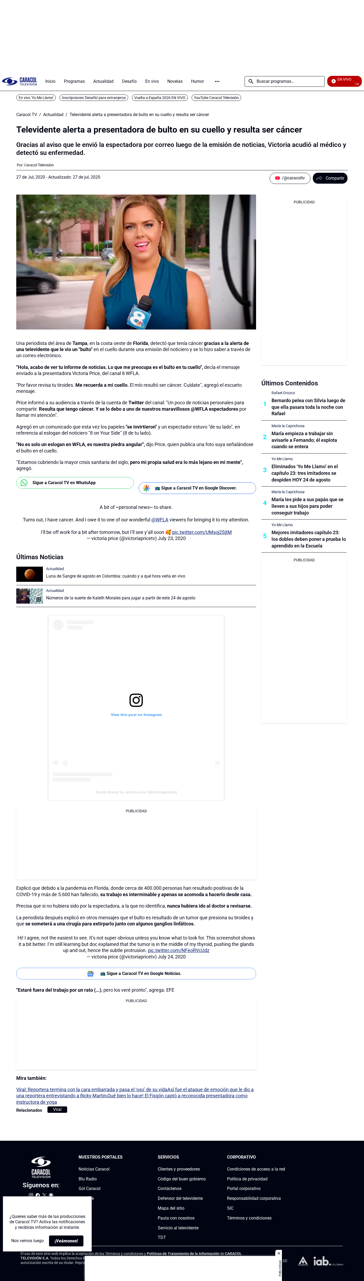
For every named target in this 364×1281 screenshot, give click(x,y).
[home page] (19, 81)
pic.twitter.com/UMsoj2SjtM (202, 532)
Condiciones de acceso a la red (256, 1169)
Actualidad (53, 114)
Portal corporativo (244, 1188)
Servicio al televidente (178, 1227)
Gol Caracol (89, 1188)
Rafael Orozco (283, 393)
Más (217, 81)
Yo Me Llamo (282, 459)
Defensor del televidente (180, 1198)
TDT (162, 1237)
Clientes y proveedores (179, 1169)
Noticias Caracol (94, 1169)
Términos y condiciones (249, 1218)
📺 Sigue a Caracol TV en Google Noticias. (140, 973)
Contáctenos (169, 1188)
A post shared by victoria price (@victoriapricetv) (136, 792)
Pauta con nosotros (176, 1218)
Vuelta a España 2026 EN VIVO (159, 98)
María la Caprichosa (288, 426)
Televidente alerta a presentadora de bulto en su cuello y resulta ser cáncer (139, 114)
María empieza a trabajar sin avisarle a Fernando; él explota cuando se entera (304, 440)
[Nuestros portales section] (124, 1157)
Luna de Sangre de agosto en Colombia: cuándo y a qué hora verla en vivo (115, 576)
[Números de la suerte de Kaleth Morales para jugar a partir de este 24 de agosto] (29, 596)
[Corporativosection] (283, 1157)
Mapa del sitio (171, 1208)
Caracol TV (26, 114)
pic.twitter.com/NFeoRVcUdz (178, 950)
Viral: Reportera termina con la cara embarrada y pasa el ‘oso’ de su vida (91, 1089)
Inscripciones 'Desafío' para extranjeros (94, 98)
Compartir (335, 178)
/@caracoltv (293, 177)
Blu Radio (88, 1178)
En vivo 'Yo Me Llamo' (36, 98)
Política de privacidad (247, 1178)
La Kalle (86, 1198)
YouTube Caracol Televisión (216, 98)
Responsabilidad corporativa (254, 1198)
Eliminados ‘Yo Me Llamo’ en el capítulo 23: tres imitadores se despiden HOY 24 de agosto (305, 473)
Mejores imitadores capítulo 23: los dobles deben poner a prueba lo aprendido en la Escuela (309, 539)
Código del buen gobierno (182, 1178)
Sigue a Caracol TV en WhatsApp (64, 482)
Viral (57, 1109)
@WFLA (159, 519)
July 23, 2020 (172, 538)
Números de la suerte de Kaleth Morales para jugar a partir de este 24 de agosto (120, 597)
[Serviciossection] (204, 1157)
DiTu (83, 1208)
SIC (230, 1208)
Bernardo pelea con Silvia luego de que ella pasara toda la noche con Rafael (308, 407)
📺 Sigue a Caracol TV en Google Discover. (196, 488)
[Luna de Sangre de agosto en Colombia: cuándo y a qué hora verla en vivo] (29, 574)
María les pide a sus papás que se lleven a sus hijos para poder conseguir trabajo (307, 506)
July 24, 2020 (172, 956)
